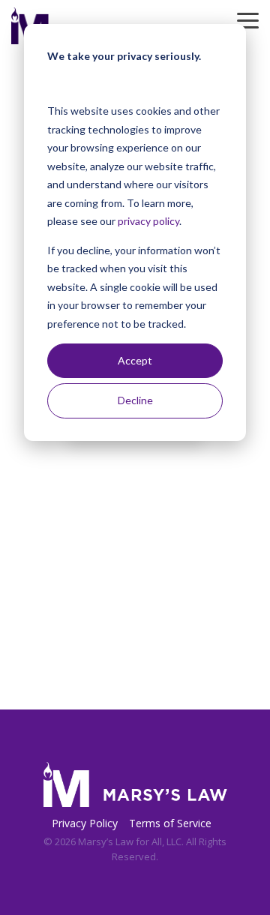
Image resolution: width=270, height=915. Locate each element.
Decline (135, 400)
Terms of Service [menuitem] (170, 823)
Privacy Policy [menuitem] (85, 823)
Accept (135, 360)
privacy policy (148, 220)
